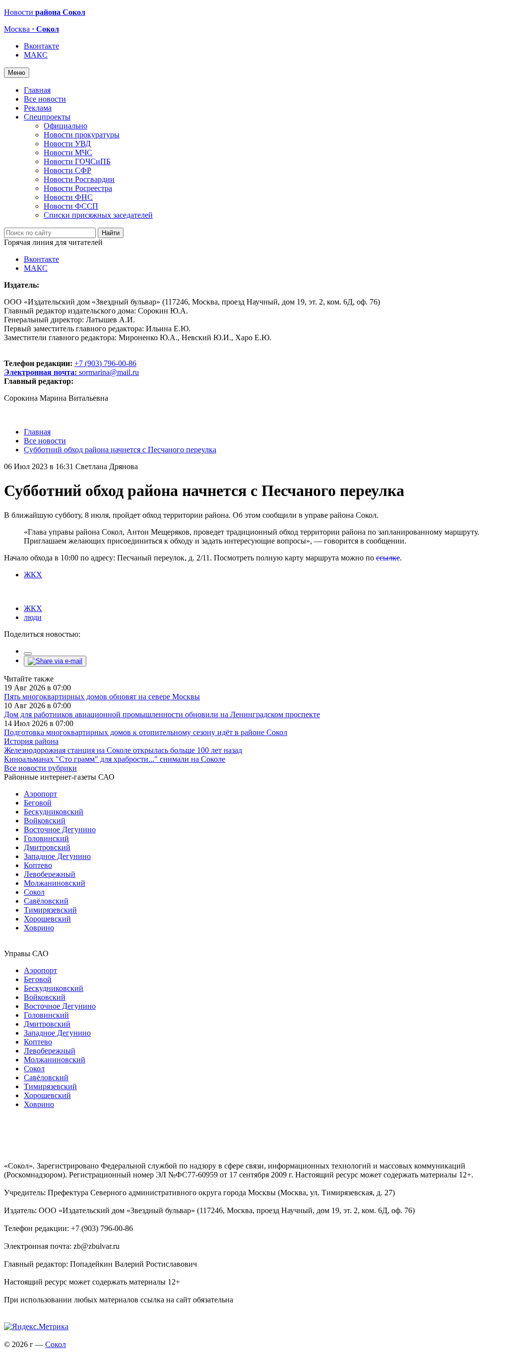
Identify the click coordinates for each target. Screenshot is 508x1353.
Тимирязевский (50, 910)
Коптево (38, 865)
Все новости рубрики (40, 768)
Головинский (46, 838)
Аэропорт (40, 794)
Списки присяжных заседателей (98, 215)
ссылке (388, 558)
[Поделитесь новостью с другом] (55, 661)
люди (33, 617)
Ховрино (39, 927)
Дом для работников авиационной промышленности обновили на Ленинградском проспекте (162, 714)
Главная (37, 90)
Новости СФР (67, 170)
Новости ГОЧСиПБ (77, 161)
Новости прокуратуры (82, 134)
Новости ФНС (68, 197)
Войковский (44, 820)
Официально (65, 126)
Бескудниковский (53, 811)
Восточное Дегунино (60, 829)
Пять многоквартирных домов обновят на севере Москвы (102, 696)
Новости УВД (67, 143)
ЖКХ (33, 574)
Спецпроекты (47, 117)
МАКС (36, 55)
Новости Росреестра (78, 188)
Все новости (45, 99)
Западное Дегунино (57, 856)
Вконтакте (41, 46)
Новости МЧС (68, 152)
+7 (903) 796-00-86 (70, 367)
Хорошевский (47, 919)
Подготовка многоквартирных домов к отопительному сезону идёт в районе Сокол (145, 732)
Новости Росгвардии (79, 179)
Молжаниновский (54, 883)
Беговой (38, 803)
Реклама (38, 108)
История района (31, 741)
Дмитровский (47, 847)
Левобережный (49, 874)
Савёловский (46, 901)
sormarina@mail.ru (109, 372)
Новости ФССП (71, 206)
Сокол (34, 892)
